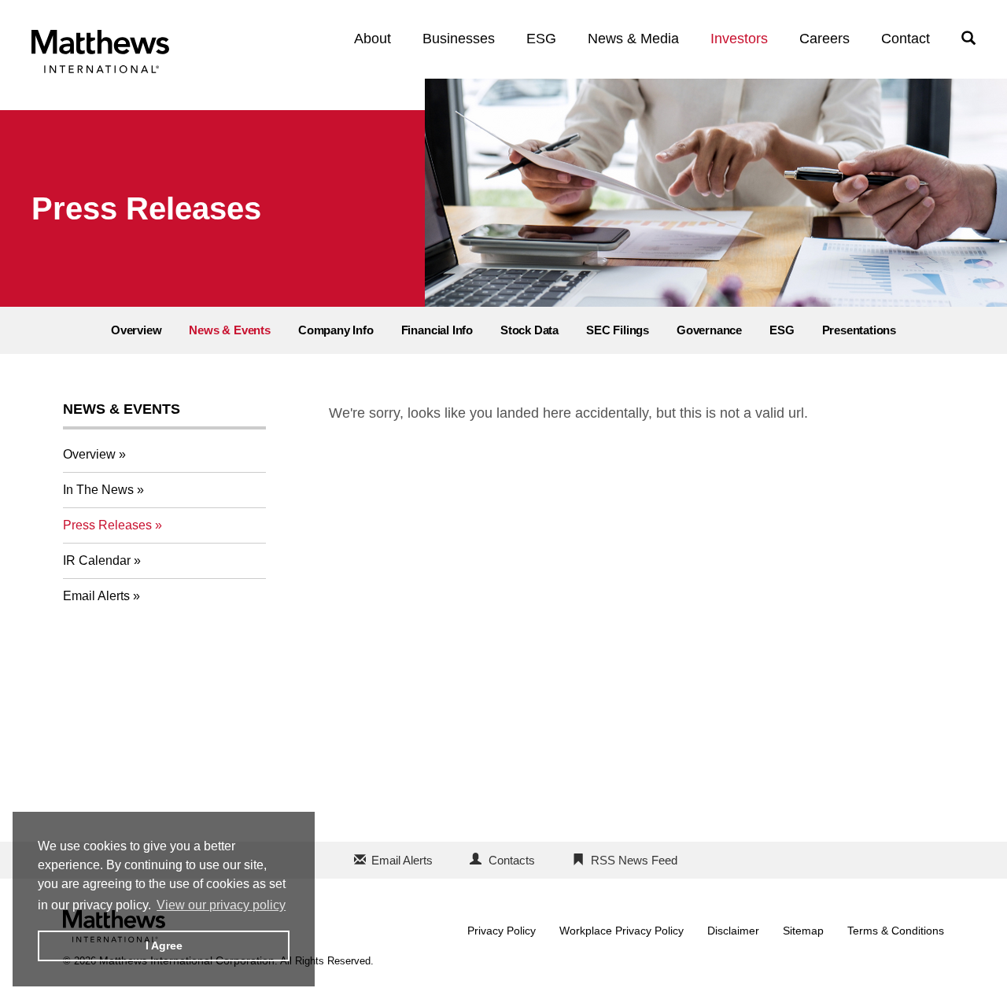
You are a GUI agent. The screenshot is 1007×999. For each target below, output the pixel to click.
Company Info (336, 330)
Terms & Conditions (895, 930)
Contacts (512, 860)
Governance (709, 330)
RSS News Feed (634, 860)
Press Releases (107, 525)
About (372, 38)
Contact (905, 38)
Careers (824, 38)
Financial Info (437, 330)
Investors (739, 38)
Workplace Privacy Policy (621, 930)
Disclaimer (733, 930)
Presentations (859, 330)
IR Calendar (97, 560)
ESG (541, 38)
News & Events (230, 330)
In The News (98, 489)
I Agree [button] (164, 945)
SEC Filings (617, 330)
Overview (136, 330)
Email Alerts (96, 596)
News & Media (633, 38)
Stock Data (529, 330)
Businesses (458, 38)
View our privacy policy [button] (221, 905)
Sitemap (803, 930)
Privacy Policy (501, 930)
